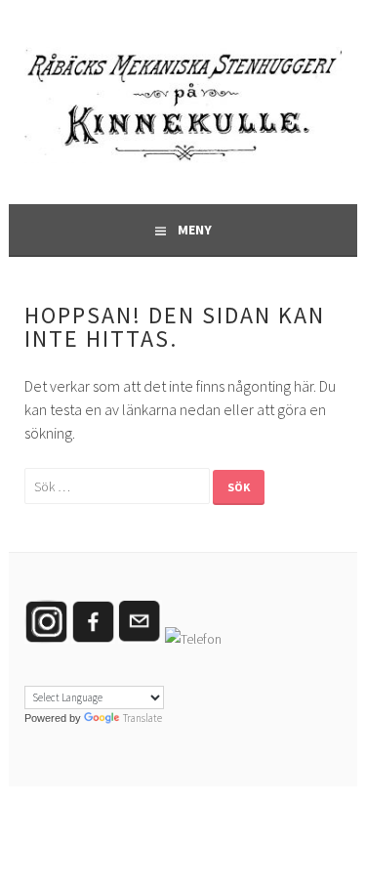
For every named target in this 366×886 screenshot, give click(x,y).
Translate (142, 718)
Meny (195, 229)
